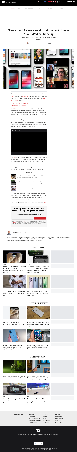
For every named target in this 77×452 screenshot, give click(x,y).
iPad (14, 157)
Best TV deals (58, 420)
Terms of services (26, 221)
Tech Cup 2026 (62, 8)
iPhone (26, 121)
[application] (29, 142)
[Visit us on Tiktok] (57, 2)
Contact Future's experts (36, 434)
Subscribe (69, 1)
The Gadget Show (51, 8)
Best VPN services (33, 422)
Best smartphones (46, 420)
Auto (48, 4)
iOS (14, 108)
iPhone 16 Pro (32, 416)
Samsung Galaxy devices (34, 418)
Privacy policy (27, 436)
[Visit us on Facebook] (45, 2)
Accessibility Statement (23, 434)
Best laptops (44, 416)
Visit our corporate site (52, 448)
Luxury (43, 4)
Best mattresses (45, 422)
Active (31, 4)
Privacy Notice (14, 222)
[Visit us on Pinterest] (49, 2)
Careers (51, 436)
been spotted (18, 116)
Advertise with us (44, 436)
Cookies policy (35, 436)
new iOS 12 (25, 96)
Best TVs (44, 418)
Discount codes (58, 422)
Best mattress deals (59, 418)
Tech (27, 4)
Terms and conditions (54, 434)
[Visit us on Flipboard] (55, 2)
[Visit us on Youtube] (51, 2)
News (49, 43)
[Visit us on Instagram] (53, 2)
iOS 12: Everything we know (19, 105)
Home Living (37, 4)
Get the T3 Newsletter (29, 8)
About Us (46, 434)
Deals (19, 8)
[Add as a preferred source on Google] (38, 443)
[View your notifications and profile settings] (66, 2)
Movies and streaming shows (35, 420)
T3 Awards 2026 (40, 8)
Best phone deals (58, 416)
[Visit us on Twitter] (47, 2)
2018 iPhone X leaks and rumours (20, 103)
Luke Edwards (34, 43)
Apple (12, 96)
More (52, 4)
